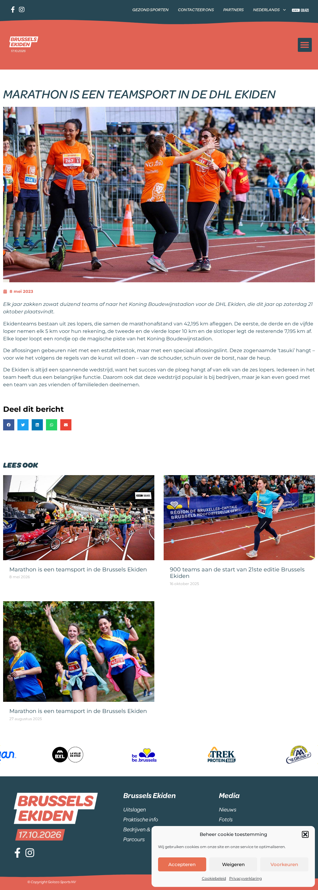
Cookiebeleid (214, 878)
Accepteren (182, 864)
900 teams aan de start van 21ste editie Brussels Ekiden (237, 573)
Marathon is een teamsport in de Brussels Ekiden (78, 569)
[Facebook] (13, 10)
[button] (305, 834)
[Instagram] (21, 10)
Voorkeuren (284, 864)
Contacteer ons (196, 9)
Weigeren (233, 864)
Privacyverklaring (245, 878)
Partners (233, 9)
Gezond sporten (150, 9)
